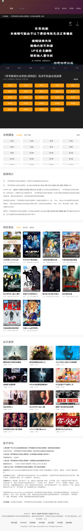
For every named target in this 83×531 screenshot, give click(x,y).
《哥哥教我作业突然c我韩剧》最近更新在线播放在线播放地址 (33, 451)
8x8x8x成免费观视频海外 (39, 384)
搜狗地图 (69, 522)
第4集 (57, 85)
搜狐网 (5, 470)
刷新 (30, 68)
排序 (78, 135)
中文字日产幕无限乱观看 (32, 260)
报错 (19, 68)
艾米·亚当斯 (37, 190)
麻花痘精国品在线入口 (38, 362)
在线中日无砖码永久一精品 (32, 294)
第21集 (10, 109)
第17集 (26, 103)
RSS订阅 (23, 522)
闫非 (49, 185)
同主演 (25, 227)
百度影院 (6, 457)
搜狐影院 (6, 464)
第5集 (73, 85)
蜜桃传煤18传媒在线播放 (12, 362)
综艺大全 (56, 514)
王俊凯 (20, 190)
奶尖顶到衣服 (67, 294)
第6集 (10, 91)
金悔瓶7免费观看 (9, 384)
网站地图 (14, 522)
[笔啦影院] (3, 1)
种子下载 (27, 135)
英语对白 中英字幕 (22, 79)
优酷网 (39, 514)
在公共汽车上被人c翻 (37, 407)
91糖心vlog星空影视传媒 (32, 328)
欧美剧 (78, 8)
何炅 (57, 185)
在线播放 (19, 135)
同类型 (18, 227)
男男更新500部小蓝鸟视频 (12, 429)
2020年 (16, 457)
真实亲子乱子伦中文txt (64, 429)
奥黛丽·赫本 (63, 211)
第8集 (41, 91)
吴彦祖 (53, 185)
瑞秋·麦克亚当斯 (52, 211)
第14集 (57, 97)
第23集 (41, 109)
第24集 (57, 109)
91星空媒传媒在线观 (69, 260)
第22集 (26, 109)
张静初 (15, 190)
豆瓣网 (5, 481)
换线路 (76, 79)
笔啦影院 (45, 514)
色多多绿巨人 (8, 407)
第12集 (26, 97)
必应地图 (51, 522)
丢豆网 (5, 475)
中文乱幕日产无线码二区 (64, 384)
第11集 (10, 97)
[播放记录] (80, 3)
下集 (76, 68)
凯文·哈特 (44, 185)
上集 (65, 68)
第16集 (10, 103)
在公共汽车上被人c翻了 (11, 294)
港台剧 (64, 8)
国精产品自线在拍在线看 (64, 407)
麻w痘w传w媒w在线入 (51, 294)
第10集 (73, 91)
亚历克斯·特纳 (28, 190)
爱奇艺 (34, 514)
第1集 (10, 85)
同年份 (32, 227)
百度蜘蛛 (33, 522)
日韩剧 (71, 8)
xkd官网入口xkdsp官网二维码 (14, 260)
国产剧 (57, 8)
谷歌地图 (42, 522)
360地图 (60, 522)
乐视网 (50, 514)
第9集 (57, 91)
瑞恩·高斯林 (64, 185)
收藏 (7, 68)
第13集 (41, 97)
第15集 (73, 97)
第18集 (41, 103)
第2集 (25, 85)
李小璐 (69, 211)
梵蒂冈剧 (11, 79)
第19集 (57, 103)
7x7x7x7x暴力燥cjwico (38, 429)
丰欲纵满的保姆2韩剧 (11, 328)
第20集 (73, 103)
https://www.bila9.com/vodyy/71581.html (23, 203)
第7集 (25, 91)
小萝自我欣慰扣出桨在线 (51, 260)
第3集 (41, 85)
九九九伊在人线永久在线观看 (66, 362)
